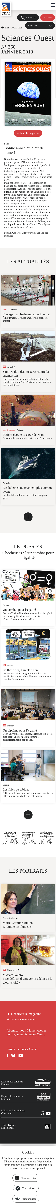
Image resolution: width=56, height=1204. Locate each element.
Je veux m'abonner (23, 1019)
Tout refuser (28, 1188)
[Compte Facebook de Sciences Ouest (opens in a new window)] (7, 1055)
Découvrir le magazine (26, 1014)
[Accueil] (6, 9)
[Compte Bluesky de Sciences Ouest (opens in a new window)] (13, 1055)
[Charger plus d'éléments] (28, 516)
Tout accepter (29, 1177)
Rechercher (31, 17)
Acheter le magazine (28, 133)
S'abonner (47, 17)
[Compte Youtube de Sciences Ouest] (21, 1055)
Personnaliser (29, 1198)
